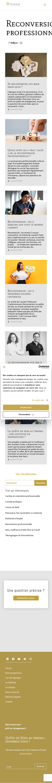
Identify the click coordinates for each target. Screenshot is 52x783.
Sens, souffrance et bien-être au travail (22, 529)
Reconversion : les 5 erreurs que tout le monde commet (25, 224)
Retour (14, 42)
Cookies (8, 701)
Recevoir (41, 766)
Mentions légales (13, 696)
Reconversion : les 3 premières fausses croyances (21, 293)
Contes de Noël (12, 507)
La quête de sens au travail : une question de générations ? (25, 433)
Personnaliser (24, 414)
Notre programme (13, 673)
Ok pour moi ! (26, 407)
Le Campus (10, 687)
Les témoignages (13, 677)
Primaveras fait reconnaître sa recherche (23, 513)
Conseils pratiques (13, 501)
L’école (8, 668)
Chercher (40, 482)
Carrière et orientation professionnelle (22, 496)
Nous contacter (12, 692)
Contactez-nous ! (26, 598)
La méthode (10, 682)
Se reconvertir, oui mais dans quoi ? (23, 85)
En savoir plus (38, 400)
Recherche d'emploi (14, 518)
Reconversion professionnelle (18, 524)
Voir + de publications (26, 474)
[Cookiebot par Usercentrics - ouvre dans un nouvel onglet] (38, 367)
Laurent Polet (16, 109)
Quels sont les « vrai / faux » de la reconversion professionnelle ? (25, 153)
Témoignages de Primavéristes (19, 535)
